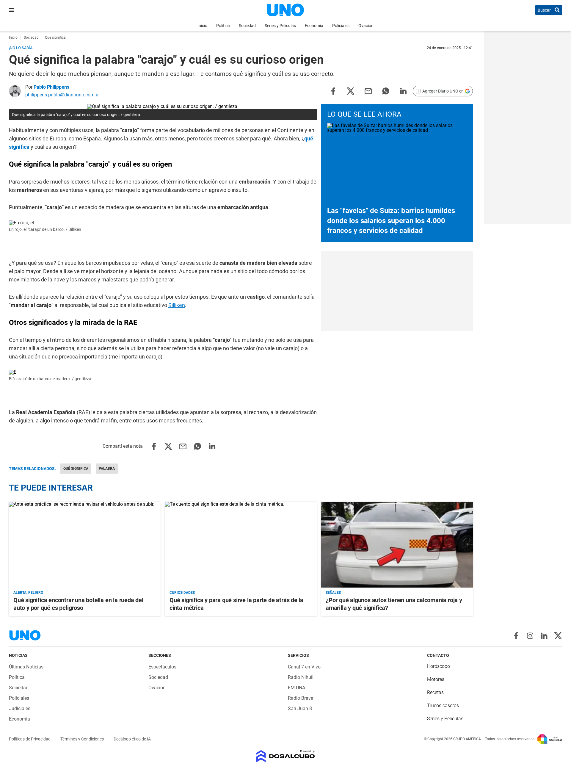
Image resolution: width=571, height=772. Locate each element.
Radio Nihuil (300, 677)
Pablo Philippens (51, 87)
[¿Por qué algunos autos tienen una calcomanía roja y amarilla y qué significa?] (397, 545)
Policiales (340, 25)
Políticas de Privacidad (30, 739)
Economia (314, 25)
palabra (107, 468)
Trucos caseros (443, 705)
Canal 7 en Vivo (304, 667)
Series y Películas (280, 25)
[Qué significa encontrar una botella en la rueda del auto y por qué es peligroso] (85, 545)
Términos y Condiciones (82, 739)
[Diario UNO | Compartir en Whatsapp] (385, 90)
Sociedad (247, 25)
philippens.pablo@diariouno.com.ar (62, 95)
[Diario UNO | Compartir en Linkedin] (403, 90)
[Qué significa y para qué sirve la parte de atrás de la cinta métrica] (241, 545)
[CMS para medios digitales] (285, 756)
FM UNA (296, 687)
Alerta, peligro (28, 593)
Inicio (202, 25)
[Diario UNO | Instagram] (530, 635)
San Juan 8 (300, 708)
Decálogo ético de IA (132, 739)
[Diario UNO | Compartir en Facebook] (333, 90)
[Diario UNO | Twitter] (558, 635)
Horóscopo (438, 666)
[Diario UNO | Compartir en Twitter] (350, 90)
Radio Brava (300, 698)
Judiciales (19, 708)
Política (223, 25)
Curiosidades (182, 593)
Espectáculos (162, 667)
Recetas (435, 692)
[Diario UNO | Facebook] (516, 635)
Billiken (176, 305)
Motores (435, 679)
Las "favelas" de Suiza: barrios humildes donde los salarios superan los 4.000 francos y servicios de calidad (391, 220)
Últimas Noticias (26, 667)
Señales (333, 593)
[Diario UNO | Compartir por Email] (368, 90)
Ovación (366, 25)
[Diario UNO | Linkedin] (544, 635)
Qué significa (75, 468)
